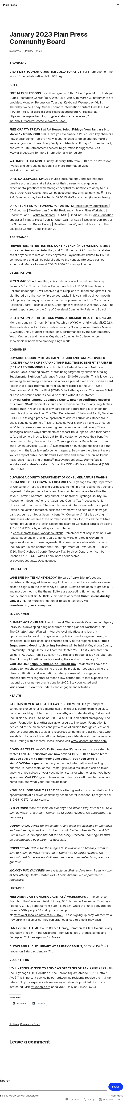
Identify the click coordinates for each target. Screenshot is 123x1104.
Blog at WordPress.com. (13, 1095)
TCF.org (56, 76)
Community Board (30, 1024)
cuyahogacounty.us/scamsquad (34, 560)
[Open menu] (118, 5)
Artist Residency (62, 210)
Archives (14, 1024)
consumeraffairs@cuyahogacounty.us (38, 533)
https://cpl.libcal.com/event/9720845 (38, 915)
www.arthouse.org (21, 152)
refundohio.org (40, 987)
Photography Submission (91, 205)
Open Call (61, 219)
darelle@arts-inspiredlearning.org (56, 111)
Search (5, 1080)
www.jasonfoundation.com (89, 741)
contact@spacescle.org (94, 197)
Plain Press (10, 5)
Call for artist (92, 224)
